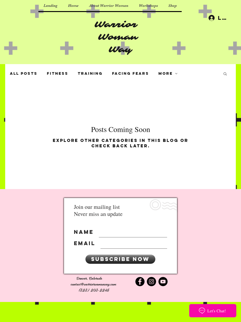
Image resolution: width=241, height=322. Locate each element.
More (165, 73)
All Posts (23, 73)
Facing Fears (130, 73)
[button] (225, 74)
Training (90, 73)
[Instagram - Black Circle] (151, 281)
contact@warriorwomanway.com (93, 284)
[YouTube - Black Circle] (163, 281)
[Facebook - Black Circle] (140, 281)
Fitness (57, 73)
